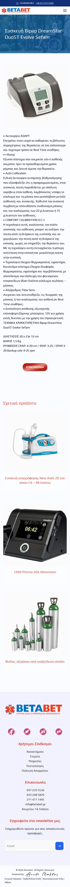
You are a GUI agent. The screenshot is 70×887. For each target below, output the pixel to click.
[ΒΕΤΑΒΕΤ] (16, 10)
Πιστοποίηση (35, 766)
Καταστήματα (35, 751)
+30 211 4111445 (45, 3)
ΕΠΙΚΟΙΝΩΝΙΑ (35, 367)
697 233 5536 (35, 790)
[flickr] (59, 731)
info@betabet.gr (35, 804)
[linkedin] (43, 731)
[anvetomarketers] (41, 874)
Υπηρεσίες (35, 761)
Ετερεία (35, 756)
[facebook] (11, 731)
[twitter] (27, 731)
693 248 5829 (35, 794)
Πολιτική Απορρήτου (35, 770)
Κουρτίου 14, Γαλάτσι (35, 809)
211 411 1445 (35, 799)
